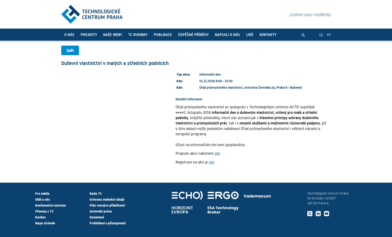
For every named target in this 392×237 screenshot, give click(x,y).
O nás (69, 34)
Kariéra (40, 217)
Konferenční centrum (50, 205)
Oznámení (97, 217)
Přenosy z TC (44, 211)
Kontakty (267, 34)
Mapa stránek (45, 223)
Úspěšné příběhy (193, 34)
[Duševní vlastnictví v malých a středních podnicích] (91, 13)
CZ (321, 34)
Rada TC (96, 193)
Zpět (70, 50)
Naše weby (112, 34)
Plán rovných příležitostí (107, 205)
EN (329, 34)
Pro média (42, 193)
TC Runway (137, 34)
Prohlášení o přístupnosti (108, 223)
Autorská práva (101, 211)
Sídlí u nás (42, 199)
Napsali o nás (227, 34)
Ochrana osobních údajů (107, 199)
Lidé (249, 34)
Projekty (89, 34)
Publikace (163, 34)
